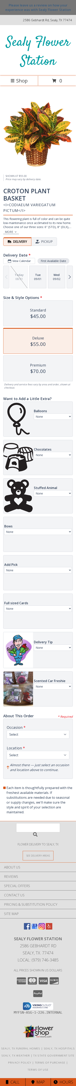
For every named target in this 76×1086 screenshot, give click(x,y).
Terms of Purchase (50, 1062)
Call (14, 1082)
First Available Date (53, 261)
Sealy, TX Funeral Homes (20, 1048)
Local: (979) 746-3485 (38, 960)
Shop (22, 80)
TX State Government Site (53, 1055)
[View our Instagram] (42, 928)
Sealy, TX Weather (15, 1055)
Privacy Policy (19, 1062)
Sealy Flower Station (38, 52)
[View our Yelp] (49, 928)
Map (39, 1082)
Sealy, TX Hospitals (59, 1048)
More (9, 232)
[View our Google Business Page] (34, 928)
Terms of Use (38, 1069)
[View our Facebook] (27, 928)
